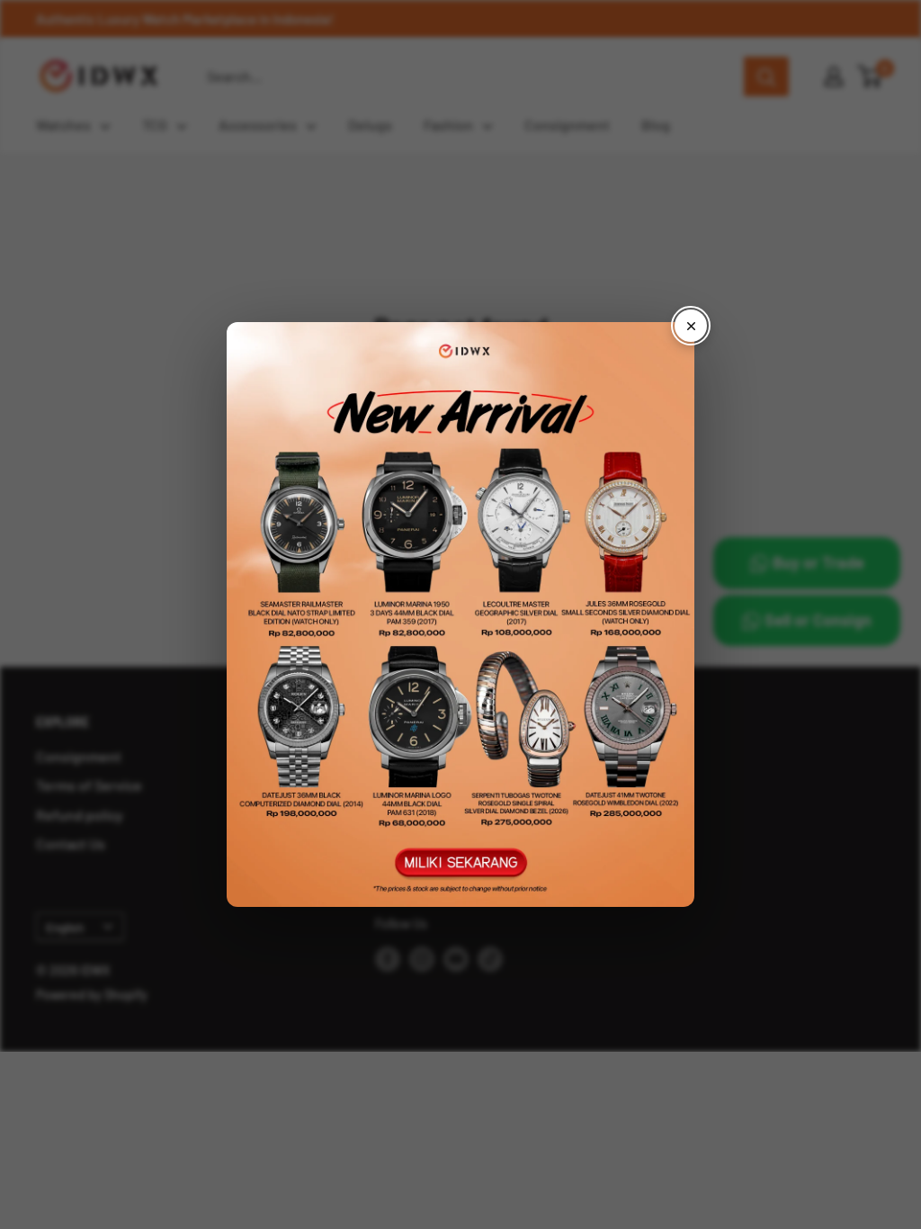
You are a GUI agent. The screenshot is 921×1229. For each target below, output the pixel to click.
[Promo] (460, 614)
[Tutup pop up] (691, 325)
